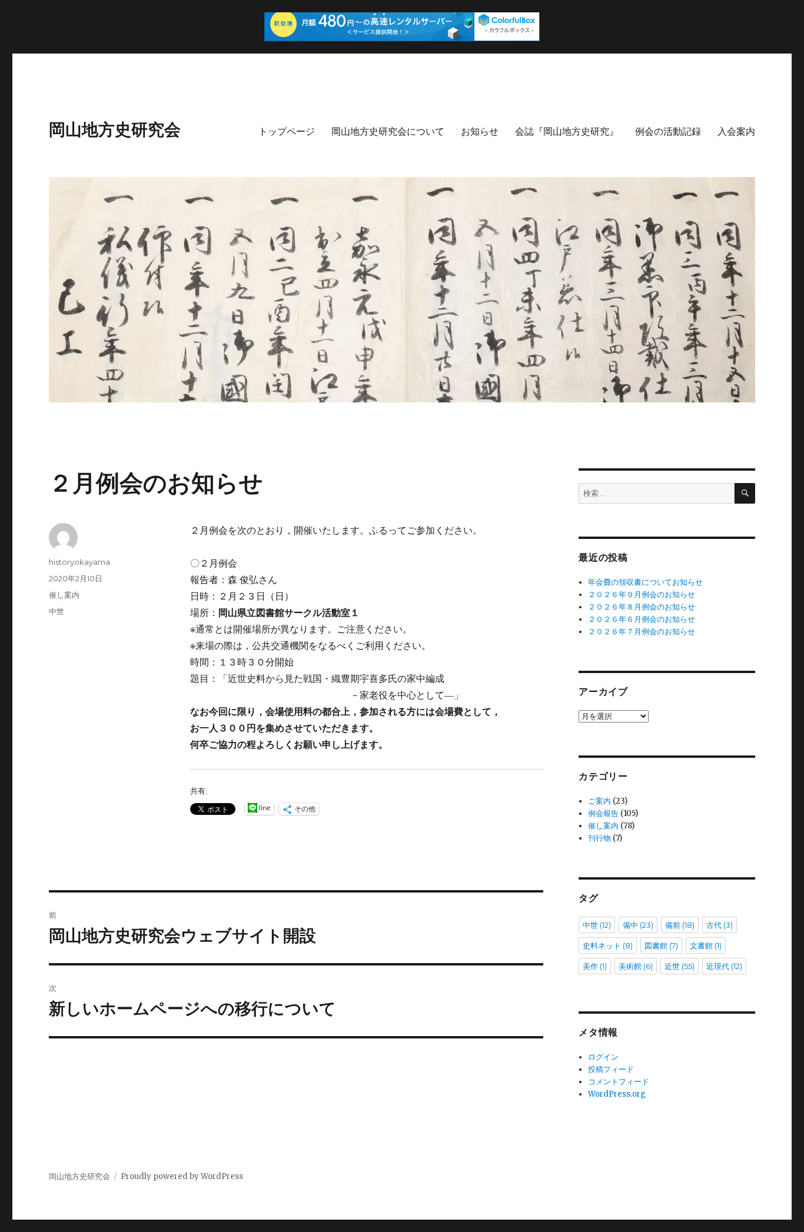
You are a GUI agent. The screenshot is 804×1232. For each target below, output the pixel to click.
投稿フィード (611, 1069)
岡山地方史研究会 (115, 129)
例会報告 (603, 813)
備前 (680, 925)
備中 (638, 925)
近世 (680, 966)
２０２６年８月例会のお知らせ (641, 607)
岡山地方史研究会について (387, 131)
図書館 (661, 945)
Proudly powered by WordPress (182, 1176)
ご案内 (599, 801)
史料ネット (608, 945)
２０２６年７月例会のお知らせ (641, 632)
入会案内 (736, 131)
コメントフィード (618, 1082)
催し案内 (64, 595)
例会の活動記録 (668, 131)
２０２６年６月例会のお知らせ (641, 619)
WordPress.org (617, 1094)
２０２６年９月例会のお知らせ (641, 595)
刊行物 (599, 838)
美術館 (636, 966)
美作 (595, 966)
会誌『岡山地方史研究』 (567, 131)
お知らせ (480, 131)
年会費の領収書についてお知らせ (645, 582)
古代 (719, 925)
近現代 (724, 966)
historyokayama (79, 562)
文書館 (706, 945)
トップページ (286, 131)
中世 (56, 611)
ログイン (603, 1057)
